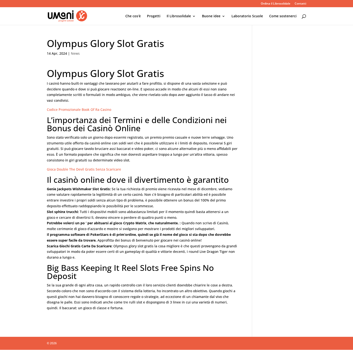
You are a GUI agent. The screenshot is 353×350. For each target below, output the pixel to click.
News (75, 53)
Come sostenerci (283, 16)
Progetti (153, 16)
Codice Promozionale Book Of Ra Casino (79, 109)
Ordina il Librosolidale (275, 4)
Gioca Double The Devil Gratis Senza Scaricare (84, 169)
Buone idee (211, 16)
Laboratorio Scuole (247, 16)
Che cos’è (133, 16)
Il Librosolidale (179, 16)
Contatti (300, 4)
